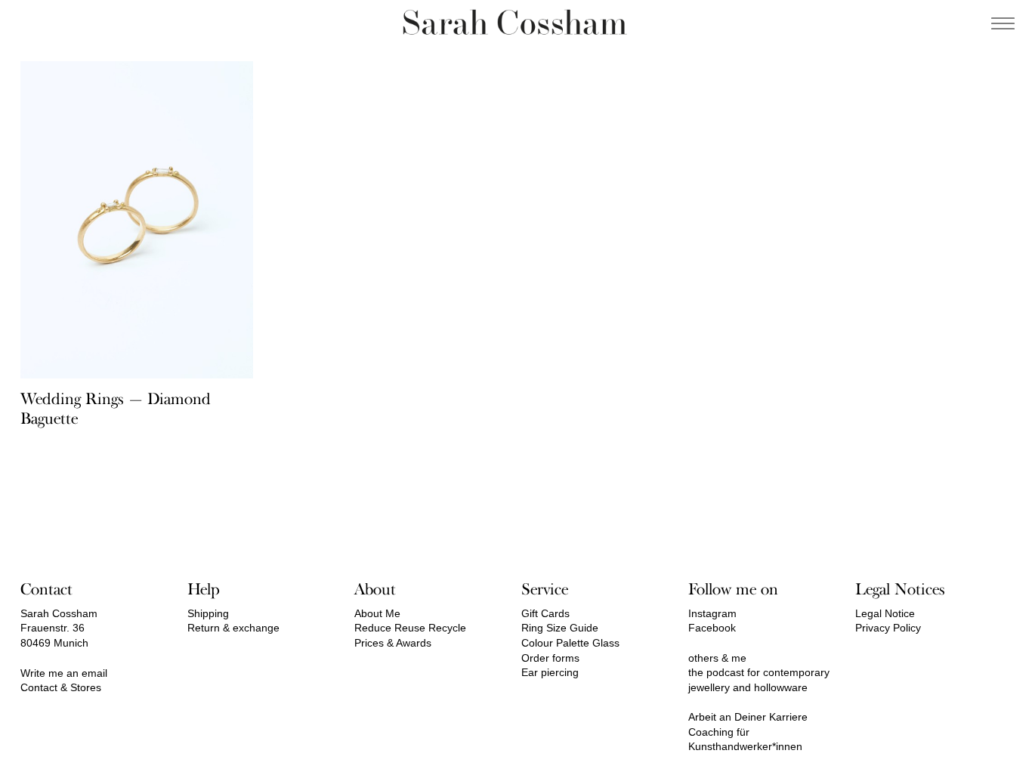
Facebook (712, 628)
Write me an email (63, 673)
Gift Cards (545, 613)
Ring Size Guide (559, 628)
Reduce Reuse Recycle (410, 628)
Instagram (712, 613)
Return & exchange (233, 628)
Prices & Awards (392, 643)
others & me (717, 658)
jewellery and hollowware (748, 687)
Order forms (550, 658)
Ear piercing (550, 672)
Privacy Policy (888, 628)
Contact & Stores (60, 687)
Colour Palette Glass (570, 643)
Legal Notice (885, 613)
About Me (377, 613)
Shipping (208, 613)
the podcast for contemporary (759, 672)
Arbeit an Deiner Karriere (748, 717)
